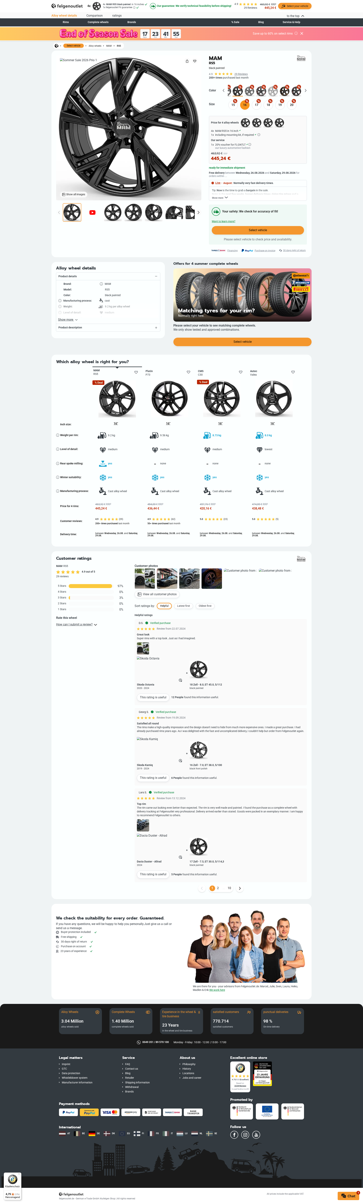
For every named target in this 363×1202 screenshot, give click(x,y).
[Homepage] (56, 45)
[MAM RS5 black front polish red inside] (261, 91)
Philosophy (188, 1064)
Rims (66, 22)
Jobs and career (191, 1077)
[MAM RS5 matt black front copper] (284, 91)
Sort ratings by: (145, 606)
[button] (108, 276)
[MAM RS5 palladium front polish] (249, 91)
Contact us (131, 1068)
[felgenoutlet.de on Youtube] (256, 1135)
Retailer (129, 1077)
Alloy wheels (95, 46)
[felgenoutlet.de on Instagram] (245, 1135)
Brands (131, 22)
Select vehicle (73, 45)
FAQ (127, 1064)
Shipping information (137, 1082)
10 (229, 888)
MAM (109, 46)
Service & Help (291, 22)
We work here (217, 990)
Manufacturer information (77, 1082)
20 (291, 105)
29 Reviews (241, 74)
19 (280, 105)
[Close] (301, 34)
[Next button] (240, 888)
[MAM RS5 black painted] (238, 91)
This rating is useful (153, 697)
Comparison (94, 15)
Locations (188, 1073)
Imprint (66, 1064)
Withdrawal (132, 1087)
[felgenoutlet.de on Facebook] (234, 1135)
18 (268, 105)
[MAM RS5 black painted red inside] (296, 91)
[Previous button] (202, 888)
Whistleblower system (74, 1077)
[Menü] (19, 1175)
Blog (261, 22)
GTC (64, 1068)
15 (233, 105)
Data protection (71, 1073)
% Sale (235, 22)
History (186, 1068)
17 (256, 105)
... (224, 888)
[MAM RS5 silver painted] (273, 91)
